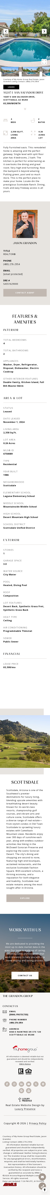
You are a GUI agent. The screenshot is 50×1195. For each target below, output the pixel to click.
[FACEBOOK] (7, 1084)
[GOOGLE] (21, 1090)
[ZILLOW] (28, 1090)
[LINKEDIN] (21, 1084)
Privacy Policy (37, 1123)
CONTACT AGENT (25, 292)
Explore (25, 898)
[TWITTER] (36, 1084)
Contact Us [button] (25, 975)
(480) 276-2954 (11, 264)
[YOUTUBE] (28, 1084)
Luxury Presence (25, 1109)
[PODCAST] (43, 1084)
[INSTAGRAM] (14, 1084)
